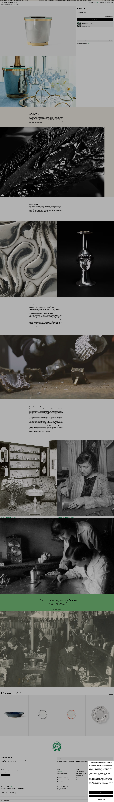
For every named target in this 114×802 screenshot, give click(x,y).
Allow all (101, 792)
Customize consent (101, 799)
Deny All (101, 796)
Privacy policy (91, 787)
